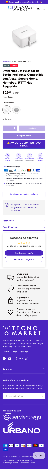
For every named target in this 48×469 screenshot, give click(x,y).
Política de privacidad (10, 463)
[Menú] (4, 8)
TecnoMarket (12, 456)
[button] (44, 8)
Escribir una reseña (24, 253)
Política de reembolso (24, 460)
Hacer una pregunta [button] (24, 259)
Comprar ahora (24, 135)
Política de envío (8, 460)
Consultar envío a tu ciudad (25, 194)
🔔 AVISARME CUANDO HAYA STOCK (24, 144)
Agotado (32, 128)
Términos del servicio (27, 463)
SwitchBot (7, 61)
